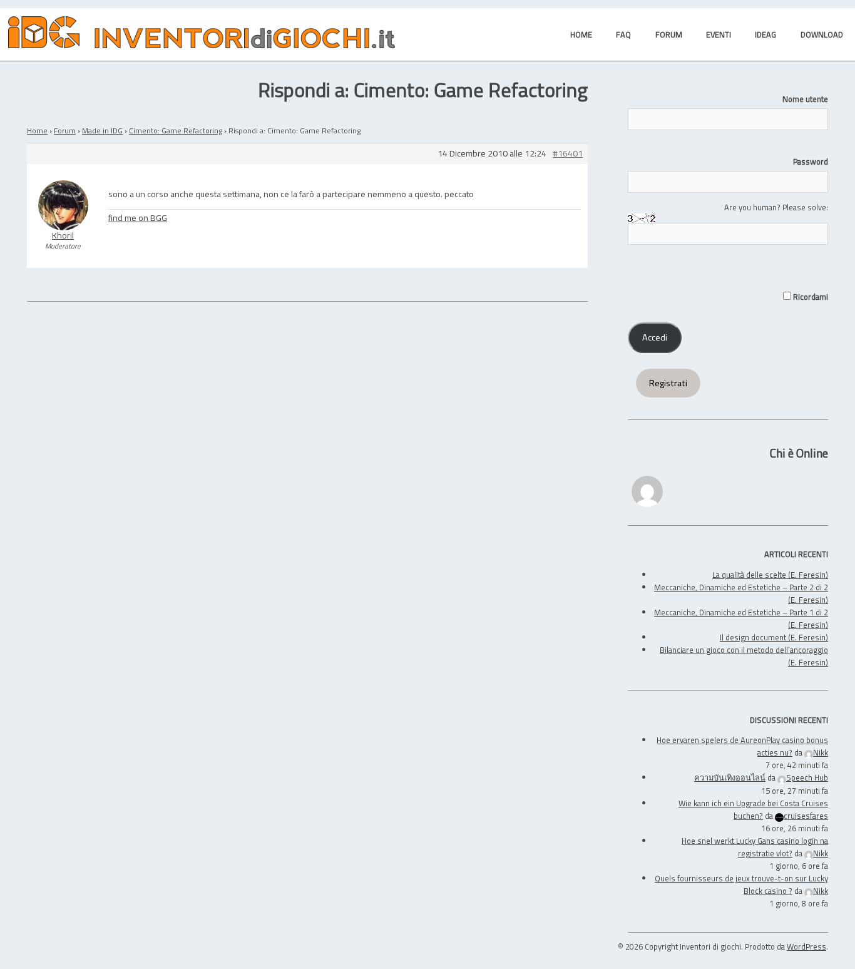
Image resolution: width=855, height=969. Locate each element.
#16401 (568, 153)
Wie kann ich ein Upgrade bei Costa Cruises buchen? (753, 809)
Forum (65, 130)
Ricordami (809, 296)
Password (810, 161)
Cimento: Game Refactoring (175, 130)
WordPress (806, 946)
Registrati (668, 383)
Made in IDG (102, 130)
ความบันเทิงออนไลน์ (729, 777)
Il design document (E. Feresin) (774, 637)
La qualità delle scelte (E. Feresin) (770, 574)
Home (37, 130)
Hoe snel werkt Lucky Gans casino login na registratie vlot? (755, 846)
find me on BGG (137, 217)
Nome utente (805, 99)
